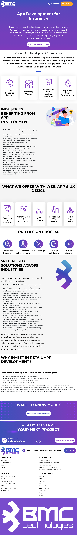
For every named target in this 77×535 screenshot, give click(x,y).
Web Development (7, 479)
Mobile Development (8, 483)
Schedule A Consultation (65, 440)
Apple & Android (44, 488)
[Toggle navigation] (75, 4)
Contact (3, 467)
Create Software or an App (47, 465)
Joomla (41, 495)
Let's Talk (71, 450)
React (41, 483)
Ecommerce (5, 490)
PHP (40, 479)
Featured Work (6, 462)
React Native (43, 486)
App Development (7, 481)
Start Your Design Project (38, 44)
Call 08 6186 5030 (16, 441)
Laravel (41, 476)
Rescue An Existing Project (48, 467)
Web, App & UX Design (8, 476)
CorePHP (42, 481)
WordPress (43, 490)
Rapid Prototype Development (49, 462)
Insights (3, 465)
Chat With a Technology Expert (38, 413)
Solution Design (44, 460)
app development (59, 27)
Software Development (8, 488)
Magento (42, 493)
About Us (4, 460)
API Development (7, 486)
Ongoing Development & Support (50, 469)
